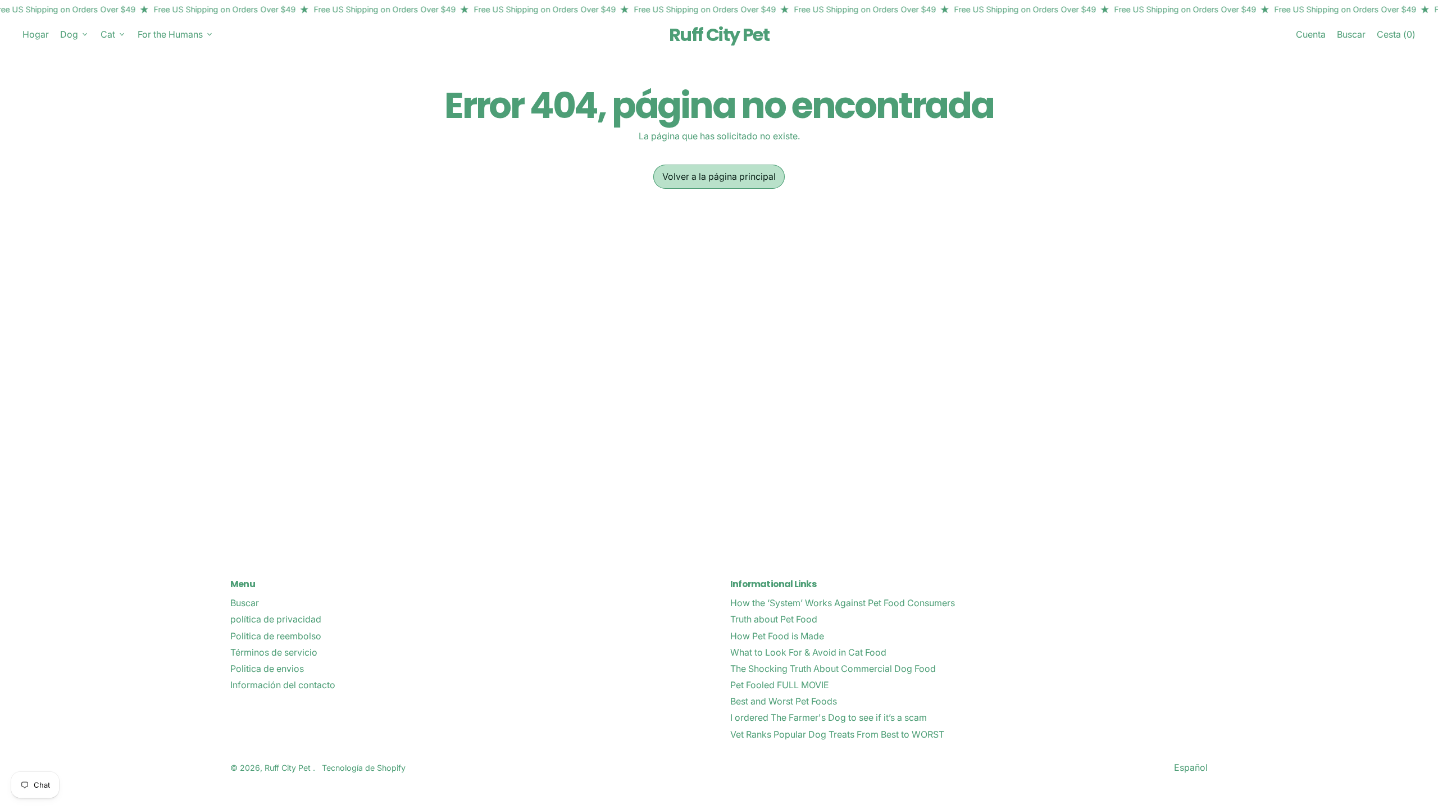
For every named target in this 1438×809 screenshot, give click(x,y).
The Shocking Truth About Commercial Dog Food (833, 668)
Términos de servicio (273, 652)
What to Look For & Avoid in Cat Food (808, 652)
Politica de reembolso (275, 636)
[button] (1351, 34)
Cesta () (1396, 37)
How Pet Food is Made (777, 636)
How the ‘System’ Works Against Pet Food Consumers (842, 602)
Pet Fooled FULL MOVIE (779, 684)
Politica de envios (267, 668)
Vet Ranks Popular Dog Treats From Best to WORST (837, 734)
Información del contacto (282, 684)
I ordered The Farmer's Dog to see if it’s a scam (828, 717)
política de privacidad (275, 619)
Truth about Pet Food (773, 619)
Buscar (244, 602)
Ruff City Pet (719, 34)
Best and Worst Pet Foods (783, 701)
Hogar (35, 34)
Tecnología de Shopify (364, 767)
